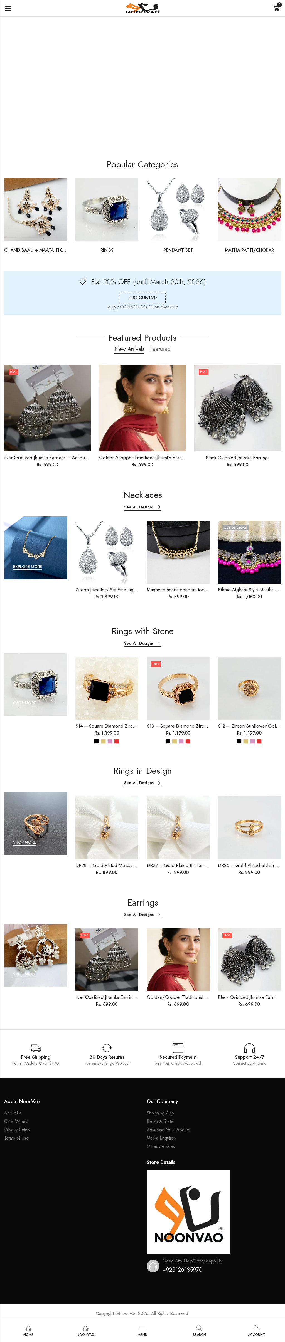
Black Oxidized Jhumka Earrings (237, 457)
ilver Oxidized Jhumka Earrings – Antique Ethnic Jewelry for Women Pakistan (81, 457)
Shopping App (160, 1113)
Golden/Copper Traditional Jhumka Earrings (144, 457)
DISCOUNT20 (143, 298)
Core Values (15, 1121)
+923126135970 (182, 1270)
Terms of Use (16, 1138)
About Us (12, 1113)
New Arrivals (129, 349)
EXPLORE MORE (27, 566)
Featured (160, 349)
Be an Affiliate (160, 1121)
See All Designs (139, 507)
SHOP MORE (24, 702)
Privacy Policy (17, 1129)
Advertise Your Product (168, 1129)
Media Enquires (161, 1138)
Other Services (161, 1146)
